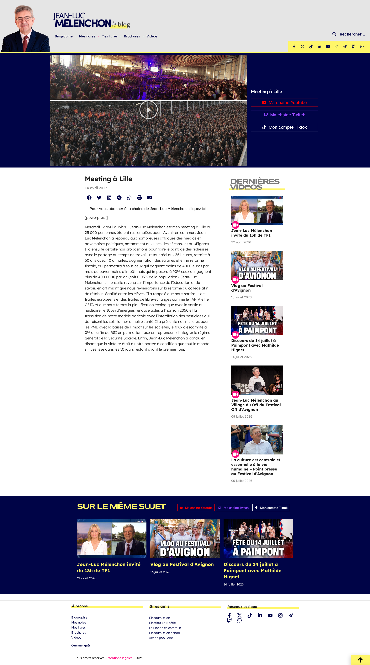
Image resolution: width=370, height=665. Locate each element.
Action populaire (161, 638)
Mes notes (87, 36)
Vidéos (151, 36)
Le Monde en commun (165, 628)
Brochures (132, 36)
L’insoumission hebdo (164, 633)
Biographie (64, 36)
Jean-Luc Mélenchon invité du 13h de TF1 (251, 233)
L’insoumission (159, 618)
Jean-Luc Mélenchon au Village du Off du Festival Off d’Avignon (256, 405)
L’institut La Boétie (162, 623)
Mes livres (110, 36)
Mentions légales (120, 658)
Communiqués (81, 645)
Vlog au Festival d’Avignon (247, 288)
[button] (148, 110)
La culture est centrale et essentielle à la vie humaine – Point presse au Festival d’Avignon (255, 466)
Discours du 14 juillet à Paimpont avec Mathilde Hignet (255, 345)
